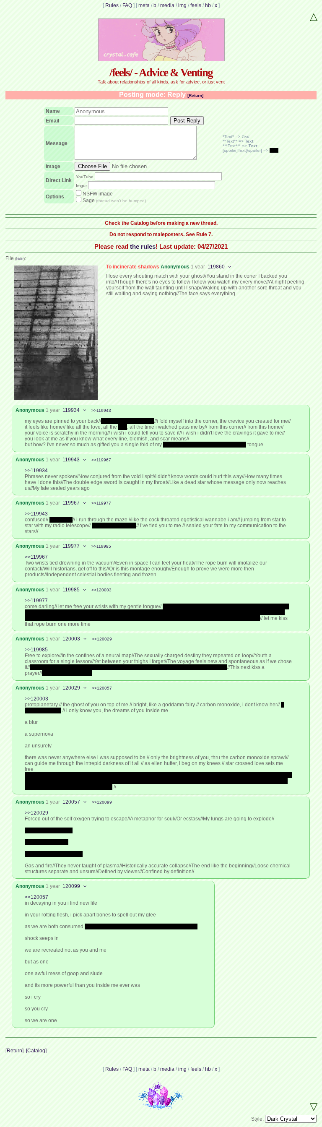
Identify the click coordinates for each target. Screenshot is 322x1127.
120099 (71, 886)
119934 (71, 410)
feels (195, 5)
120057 (71, 802)
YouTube (84, 176)
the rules (143, 246)
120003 (71, 639)
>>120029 (102, 639)
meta (144, 5)
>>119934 (36, 471)
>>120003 (101, 590)
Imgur (81, 185)
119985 (71, 590)
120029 (71, 688)
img (182, 5)
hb (208, 5)
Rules (112, 5)
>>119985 (101, 546)
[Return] (195, 95)
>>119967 (101, 460)
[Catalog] (36, 1051)
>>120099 (102, 802)
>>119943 (101, 410)
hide (19, 259)
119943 (71, 460)
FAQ (127, 5)
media (167, 5)
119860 (216, 267)
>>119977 (101, 503)
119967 (71, 503)
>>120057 (102, 688)
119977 (71, 546)
